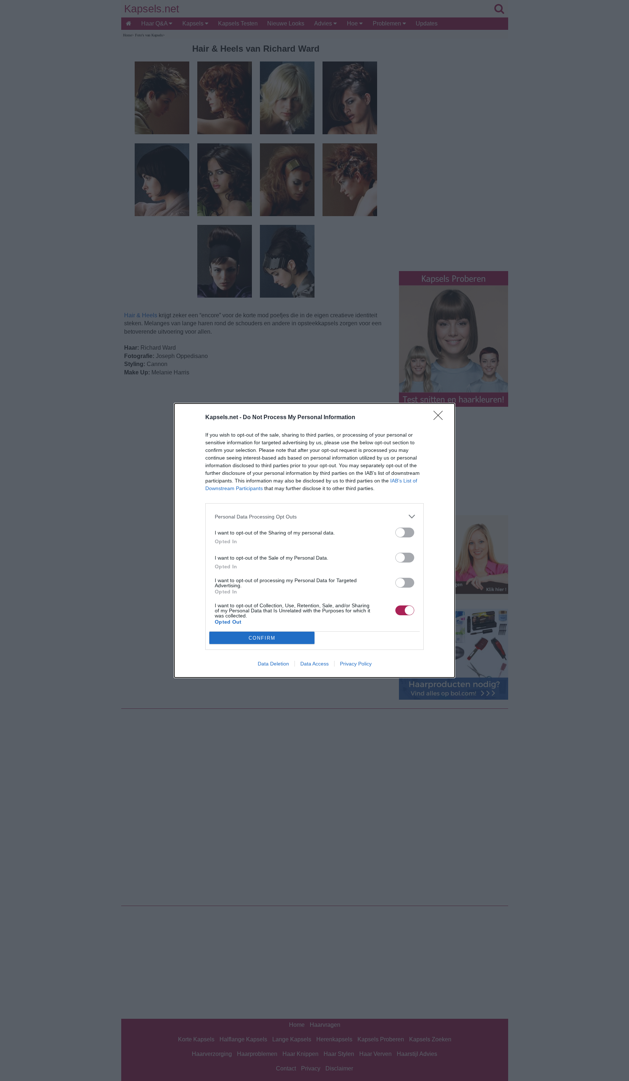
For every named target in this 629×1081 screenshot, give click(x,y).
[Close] (440, 418)
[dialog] (314, 540)
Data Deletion (273, 664)
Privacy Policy (356, 664)
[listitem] (314, 516)
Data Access (314, 664)
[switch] (404, 532)
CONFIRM (262, 638)
